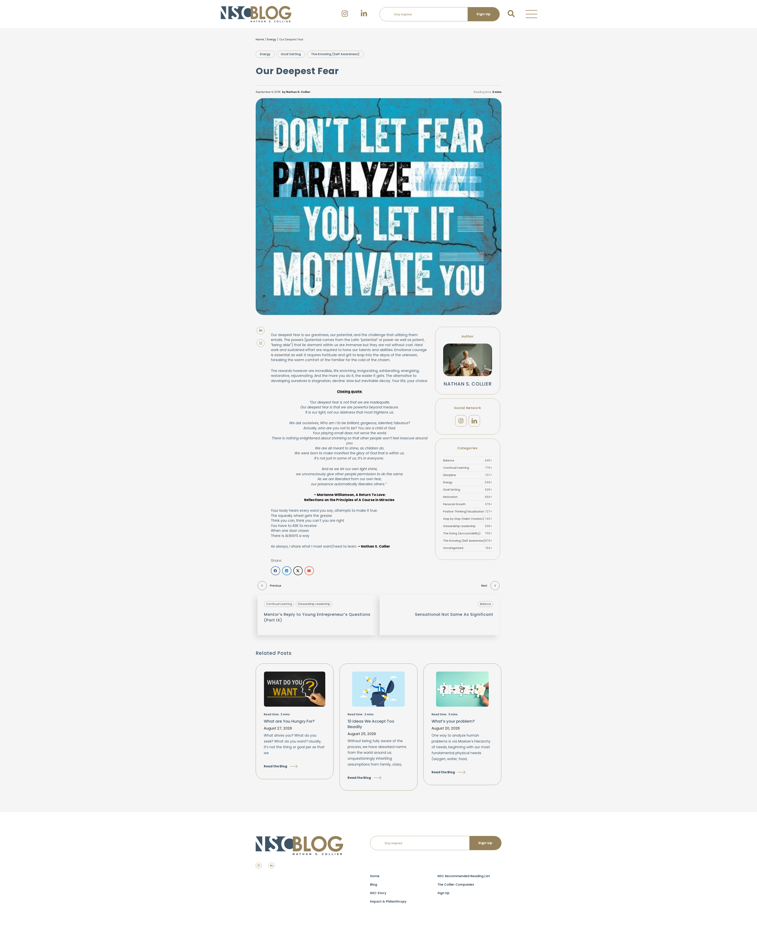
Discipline (467, 475)
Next (484, 586)
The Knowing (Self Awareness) (335, 54)
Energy (271, 39)
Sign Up (443, 893)
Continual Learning (467, 468)
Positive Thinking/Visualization (467, 511)
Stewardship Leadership (467, 526)
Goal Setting (291, 54)
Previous (275, 586)
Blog (373, 884)
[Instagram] (461, 421)
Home (260, 39)
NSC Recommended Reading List (463, 876)
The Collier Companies (455, 884)
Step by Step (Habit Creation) (467, 519)
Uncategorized (467, 548)
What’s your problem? (453, 721)
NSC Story (378, 893)
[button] (531, 14)
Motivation (467, 497)
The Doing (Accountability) (467, 533)
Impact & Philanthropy (388, 901)
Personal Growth (467, 504)
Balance (467, 460)
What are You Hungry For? (289, 721)
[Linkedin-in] (271, 865)
